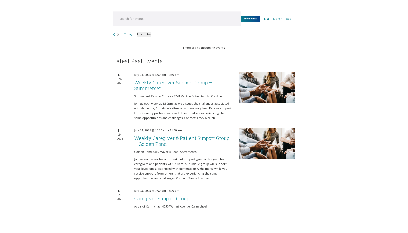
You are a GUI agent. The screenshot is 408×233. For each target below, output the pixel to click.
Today (128, 34)
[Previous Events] (114, 34)
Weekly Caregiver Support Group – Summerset (173, 85)
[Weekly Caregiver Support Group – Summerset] (267, 88)
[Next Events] (118, 34)
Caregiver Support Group (161, 198)
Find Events (250, 18)
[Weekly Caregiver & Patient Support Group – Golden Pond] (267, 143)
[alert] (204, 48)
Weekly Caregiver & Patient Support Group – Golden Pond (181, 141)
